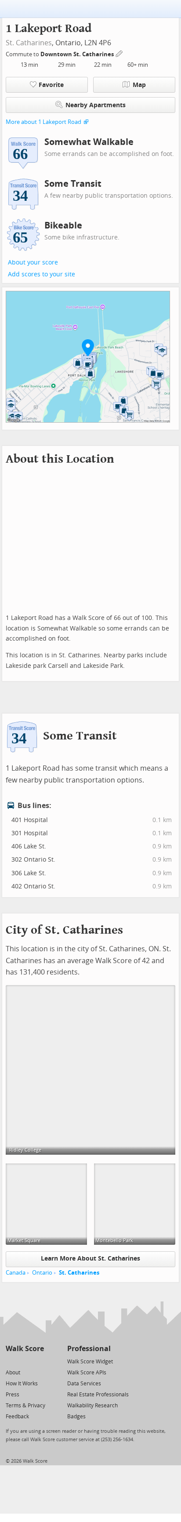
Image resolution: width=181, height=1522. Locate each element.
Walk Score (25, 1348)
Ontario (42, 1272)
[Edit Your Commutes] (119, 53)
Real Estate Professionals (98, 1395)
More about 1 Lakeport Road (43, 122)
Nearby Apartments (95, 105)
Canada (15, 1272)
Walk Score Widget (90, 1362)
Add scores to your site (41, 274)
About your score (33, 262)
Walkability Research (92, 1405)
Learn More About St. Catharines (90, 1258)
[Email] (38, 1361)
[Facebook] (24, 1361)
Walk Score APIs (86, 1373)
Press (12, 1395)
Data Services (84, 1384)
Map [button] (139, 85)
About (13, 1373)
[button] (87, 347)
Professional (89, 1348)
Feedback (17, 1416)
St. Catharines (29, 43)
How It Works (22, 1384)
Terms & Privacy (25, 1405)
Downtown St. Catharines (77, 54)
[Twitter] (11, 1361)
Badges (76, 1416)
